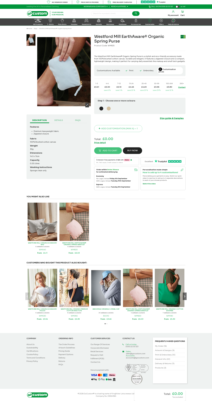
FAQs (77, 120)
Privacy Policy (32, 361)
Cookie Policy (32, 354)
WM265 (74, 316)
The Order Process (66, 344)
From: (42, 253)
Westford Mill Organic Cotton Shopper (169, 310)
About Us (30, 344)
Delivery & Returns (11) (164, 363)
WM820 (74, 250)
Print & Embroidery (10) (165, 355)
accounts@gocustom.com (137, 358)
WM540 (42, 250)
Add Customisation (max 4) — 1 (119, 128)
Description (39, 120)
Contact (182, 87)
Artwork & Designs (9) (165, 350)
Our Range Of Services (100, 344)
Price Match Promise (90, 2)
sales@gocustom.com (135, 354)
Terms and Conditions (35, 358)
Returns (62, 361)
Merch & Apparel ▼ (119, 7)
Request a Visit (97, 355)
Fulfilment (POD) (97, 359)
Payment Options (66, 354)
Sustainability (32, 348)
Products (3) (160, 368)
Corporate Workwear (100, 348)
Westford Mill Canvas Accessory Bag (42, 244)
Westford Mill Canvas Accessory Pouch (42, 310)
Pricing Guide (64, 351)
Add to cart (110, 150)
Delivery (62, 358)
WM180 (169, 316)
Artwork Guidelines (67, 348)
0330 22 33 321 (132, 346)
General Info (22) (162, 359)
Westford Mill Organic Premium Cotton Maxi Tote (74, 310)
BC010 (106, 316)
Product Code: (100, 45)
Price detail (100, 142)
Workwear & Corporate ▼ (96, 7)
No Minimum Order (60, 2)
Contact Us (95, 362)
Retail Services (97, 351)
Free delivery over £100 (122, 2)
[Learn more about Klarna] (131, 160)
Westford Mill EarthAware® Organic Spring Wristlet (74, 244)
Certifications (32, 351)
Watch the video (149, 184)
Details (58, 120)
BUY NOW (132, 150)
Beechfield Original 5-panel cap (106, 309)
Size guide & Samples (172, 118)
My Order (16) (161, 346)
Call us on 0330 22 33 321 (162, 7)
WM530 (42, 316)
